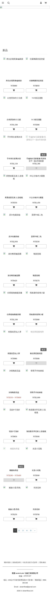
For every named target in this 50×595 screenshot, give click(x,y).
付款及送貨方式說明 (29, 562)
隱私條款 (42, 562)
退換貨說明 (16, 562)
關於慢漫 (7, 562)
